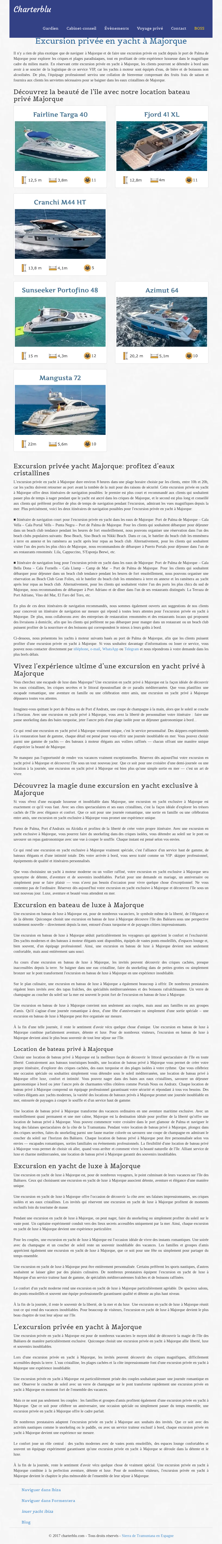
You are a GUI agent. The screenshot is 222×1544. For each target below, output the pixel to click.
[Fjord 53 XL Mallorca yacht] (161, 315)
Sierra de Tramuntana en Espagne (148, 1536)
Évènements (117, 28)
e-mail (95, 649)
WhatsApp (110, 649)
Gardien (50, 28)
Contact (178, 28)
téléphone (81, 649)
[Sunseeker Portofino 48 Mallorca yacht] (60, 315)
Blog (26, 1522)
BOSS (199, 28)
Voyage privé (150, 28)
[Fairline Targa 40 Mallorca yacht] (60, 139)
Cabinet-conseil (81, 28)
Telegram (132, 649)
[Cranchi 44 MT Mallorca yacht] (60, 227)
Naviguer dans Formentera (48, 1500)
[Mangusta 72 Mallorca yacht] (60, 402)
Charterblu (32, 9)
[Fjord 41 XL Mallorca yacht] (161, 139)
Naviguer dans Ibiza (41, 1489)
